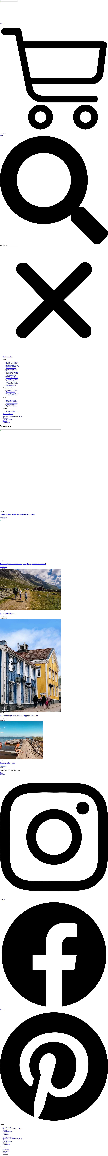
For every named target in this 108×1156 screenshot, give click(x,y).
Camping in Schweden (7, 763)
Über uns (5, 1130)
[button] (54, 190)
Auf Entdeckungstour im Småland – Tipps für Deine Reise (19, 715)
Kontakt (5, 1133)
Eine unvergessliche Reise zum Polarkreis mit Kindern (17, 514)
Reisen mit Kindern (8, 414)
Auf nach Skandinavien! (8, 614)
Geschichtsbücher (7, 1131)
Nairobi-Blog (6, 1134)
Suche (1, 245)
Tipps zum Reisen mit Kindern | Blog (12, 1128)
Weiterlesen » (3, 517)
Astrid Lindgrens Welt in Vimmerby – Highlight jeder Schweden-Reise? (23, 564)
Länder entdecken (7, 1127)
